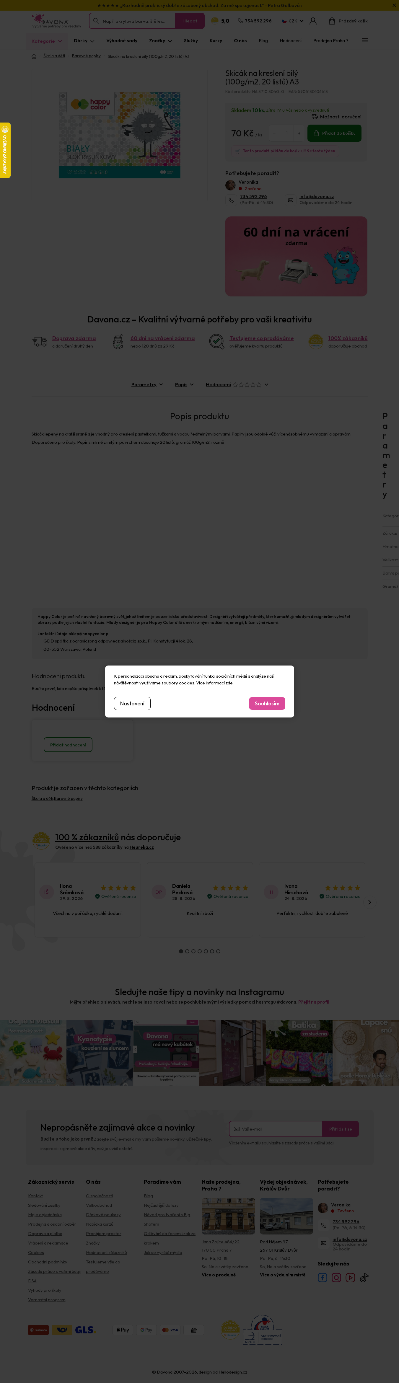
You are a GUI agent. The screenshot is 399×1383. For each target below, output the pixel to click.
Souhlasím (267, 703)
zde (229, 683)
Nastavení (132, 703)
